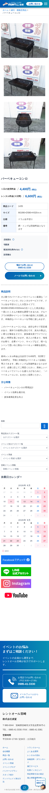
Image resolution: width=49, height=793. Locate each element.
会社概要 (6, 751)
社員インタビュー (34, 770)
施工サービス (32, 766)
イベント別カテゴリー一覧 (12, 444)
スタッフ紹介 (8, 775)
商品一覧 (6, 755)
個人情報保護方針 (34, 778)
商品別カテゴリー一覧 (10, 433)
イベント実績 (6, 455)
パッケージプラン (10, 771)
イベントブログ (9, 767)
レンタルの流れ (33, 755)
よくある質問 (32, 751)
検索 (3, 421)
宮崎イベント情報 (8, 465)
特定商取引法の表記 (35, 774)
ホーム (5, 747)
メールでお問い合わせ (24, 276)
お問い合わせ (34, 4)
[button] (40, 784)
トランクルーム (33, 747)
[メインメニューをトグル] (46, 4)
